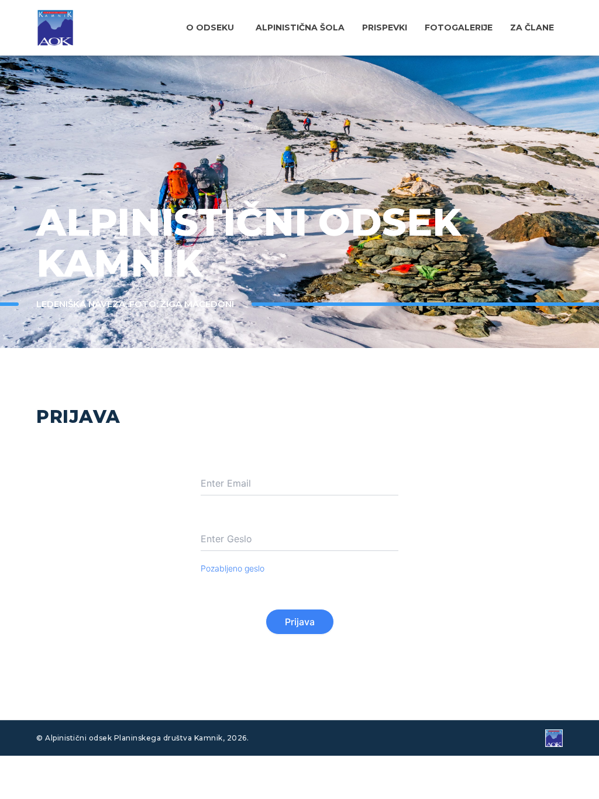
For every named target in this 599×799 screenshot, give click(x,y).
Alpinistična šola (300, 27)
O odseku (210, 27)
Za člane (532, 27)
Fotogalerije (459, 27)
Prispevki (384, 27)
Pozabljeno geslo (232, 568)
